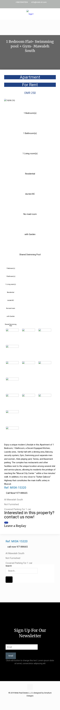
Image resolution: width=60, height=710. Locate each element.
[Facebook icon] (27, 6)
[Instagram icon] (34, 6)
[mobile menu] (56, 14)
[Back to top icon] (30, 687)
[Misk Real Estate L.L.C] (30, 14)
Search (9, 566)
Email (8, 642)
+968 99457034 (22, 2)
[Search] (9, 579)
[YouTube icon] (30, 6)
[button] (30, 62)
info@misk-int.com (39, 2)
